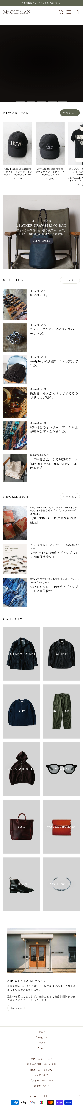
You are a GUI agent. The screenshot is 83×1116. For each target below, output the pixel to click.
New (33, 545)
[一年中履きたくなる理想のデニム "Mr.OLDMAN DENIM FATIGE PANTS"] (15, 468)
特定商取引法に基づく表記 (41, 1064)
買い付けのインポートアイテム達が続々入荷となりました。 (54, 429)
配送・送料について (41, 1069)
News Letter (40, 1095)
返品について (41, 1075)
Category (41, 1037)
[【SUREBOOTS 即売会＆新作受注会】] (15, 523)
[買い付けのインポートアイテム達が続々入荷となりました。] (15, 435)
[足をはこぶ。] (15, 304)
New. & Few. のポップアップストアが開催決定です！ (54, 554)
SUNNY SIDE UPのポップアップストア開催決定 (54, 588)
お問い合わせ (41, 1085)
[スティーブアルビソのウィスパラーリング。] (15, 337)
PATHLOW (62, 507)
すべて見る (70, 112)
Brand (41, 1042)
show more (16, 1007)
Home (41, 1031)
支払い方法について (41, 1059)
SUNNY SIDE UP (40, 579)
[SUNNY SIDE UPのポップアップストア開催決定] (15, 592)
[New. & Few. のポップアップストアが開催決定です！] (15, 559)
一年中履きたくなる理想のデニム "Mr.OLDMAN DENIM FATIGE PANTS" (54, 463)
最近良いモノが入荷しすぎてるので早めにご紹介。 (54, 395)
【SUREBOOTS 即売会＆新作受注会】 (53, 520)
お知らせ (46, 510)
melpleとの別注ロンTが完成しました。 (54, 363)
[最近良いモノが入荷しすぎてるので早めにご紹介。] (15, 402)
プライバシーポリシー (41, 1080)
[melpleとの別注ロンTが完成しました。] (15, 369)
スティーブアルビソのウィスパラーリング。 (53, 331)
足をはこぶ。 (39, 295)
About (41, 1047)
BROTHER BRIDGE (41, 507)
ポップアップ (60, 510)
